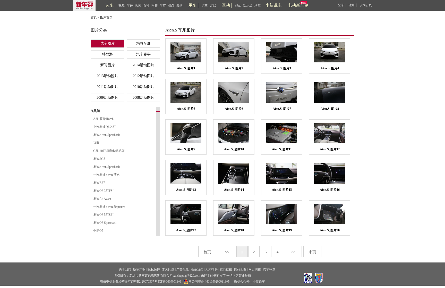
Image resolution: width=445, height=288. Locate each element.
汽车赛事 (143, 54)
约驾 (257, 5)
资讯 (179, 5)
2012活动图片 (143, 76)
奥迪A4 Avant (102, 199)
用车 (192, 5)
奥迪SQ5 (99, 159)
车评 (130, 5)
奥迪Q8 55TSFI (103, 215)
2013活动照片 (107, 76)
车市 (163, 5)
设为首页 (366, 5)
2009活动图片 (107, 98)
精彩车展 (143, 43)
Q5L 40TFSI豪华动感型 (109, 151)
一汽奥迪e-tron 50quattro (109, 207)
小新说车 (273, 5)
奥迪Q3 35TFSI (103, 191)
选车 (109, 5)
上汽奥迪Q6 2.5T (104, 127)
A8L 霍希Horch (103, 119)
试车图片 (107, 43)
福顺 (96, 143)
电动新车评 (298, 5)
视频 (121, 5)
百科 (146, 5)
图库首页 (106, 17)
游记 (213, 5)
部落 (238, 5)
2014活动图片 (143, 65)
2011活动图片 (107, 87)
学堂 (204, 5)
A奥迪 (95, 111)
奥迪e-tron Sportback (106, 135)
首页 (94, 17)
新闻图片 (107, 65)
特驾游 (107, 54)
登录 (341, 5)
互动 (226, 5)
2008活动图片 (143, 98)
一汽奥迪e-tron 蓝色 (106, 175)
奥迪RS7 (99, 183)
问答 (154, 5)
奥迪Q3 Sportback (104, 223)
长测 (138, 5)
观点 (171, 5)
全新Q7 (98, 231)
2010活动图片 (143, 87)
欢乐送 (247, 5)
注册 (352, 5)
